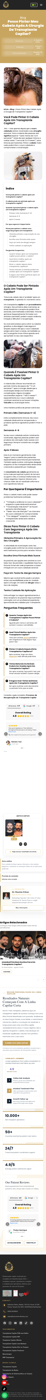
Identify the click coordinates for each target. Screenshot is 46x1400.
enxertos (13, 656)
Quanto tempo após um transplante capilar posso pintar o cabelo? (23, 255)
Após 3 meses (14, 219)
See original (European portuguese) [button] (23, 735)
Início (6, 109)
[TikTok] (4, 1389)
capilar (21, 304)
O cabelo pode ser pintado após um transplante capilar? (20, 202)
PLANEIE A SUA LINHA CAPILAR (16, 1022)
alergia (31, 582)
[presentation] (20, 823)
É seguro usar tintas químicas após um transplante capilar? (24, 276)
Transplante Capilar (10, 1345)
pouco (26, 638)
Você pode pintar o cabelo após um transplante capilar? (20, 196)
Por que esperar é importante (18, 224)
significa (7, 136)
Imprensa (6, 1363)
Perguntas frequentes (15, 250)
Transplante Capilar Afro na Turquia (15, 1326)
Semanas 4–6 (14, 216)
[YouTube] (4, 1382)
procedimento (35, 304)
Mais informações (23, 887)
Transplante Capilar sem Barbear (14, 1322)
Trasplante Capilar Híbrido (12, 1319)
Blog (12, 109)
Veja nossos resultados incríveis (24, 830)
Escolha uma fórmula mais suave (22, 239)
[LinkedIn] (21, 1302)
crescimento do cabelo (16, 472)
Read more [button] (12, 731)
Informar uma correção (11, 858)
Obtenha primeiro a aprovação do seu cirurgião (24, 235)
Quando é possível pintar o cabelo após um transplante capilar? (22, 209)
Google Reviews (14, 1222)
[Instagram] (4, 1376)
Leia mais (6, 950)
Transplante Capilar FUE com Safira (15, 1312)
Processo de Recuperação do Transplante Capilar (20, 696)
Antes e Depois (8, 1356)
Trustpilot (31, 1222)
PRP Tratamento (8, 1336)
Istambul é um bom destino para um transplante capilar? (18, 942)
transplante (9, 299)
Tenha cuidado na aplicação (20, 246)
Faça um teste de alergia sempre (22, 242)
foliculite (7, 402)
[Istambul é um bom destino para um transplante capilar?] (23, 924)
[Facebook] (5, 1302)
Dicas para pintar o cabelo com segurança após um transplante (19, 229)
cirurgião (37, 131)
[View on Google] (8, 743)
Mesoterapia (7, 1333)
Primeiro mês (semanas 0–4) (20, 213)
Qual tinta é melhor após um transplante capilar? (20, 260)
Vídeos (5, 1359)
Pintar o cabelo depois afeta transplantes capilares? (20, 265)
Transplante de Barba (10, 1349)
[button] (6, 734)
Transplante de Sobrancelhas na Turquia (17, 1352)
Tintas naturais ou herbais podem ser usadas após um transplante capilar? (24, 271)
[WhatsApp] (4, 1395)
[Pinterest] (31, 1302)
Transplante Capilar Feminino (13, 1329)
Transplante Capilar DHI (11, 1315)
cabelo (33, 143)
